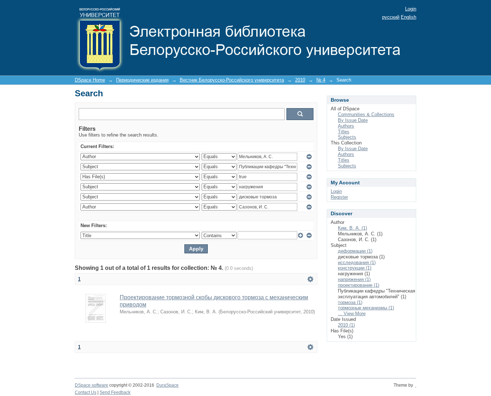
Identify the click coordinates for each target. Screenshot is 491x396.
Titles (343, 131)
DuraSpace (167, 385)
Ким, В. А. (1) (352, 228)
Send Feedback (115, 392)
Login (410, 8)
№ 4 (320, 80)
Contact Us (85, 392)
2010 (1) (346, 325)
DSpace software (91, 385)
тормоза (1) (350, 302)
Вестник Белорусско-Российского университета (232, 80)
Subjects (347, 137)
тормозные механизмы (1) (366, 307)
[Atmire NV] (415, 385)
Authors (346, 126)
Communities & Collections (366, 114)
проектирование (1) (358, 285)
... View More (352, 313)
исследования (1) (357, 262)
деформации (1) (355, 251)
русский (390, 17)
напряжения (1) (354, 279)
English (408, 17)
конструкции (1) (354, 268)
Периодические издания (142, 80)
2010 (300, 80)
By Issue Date (353, 120)
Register (339, 197)
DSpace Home (90, 80)
